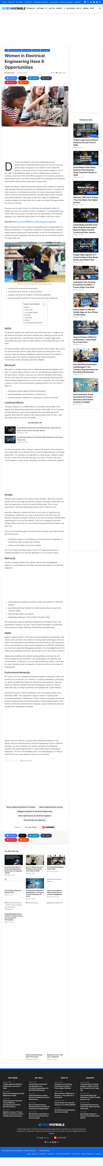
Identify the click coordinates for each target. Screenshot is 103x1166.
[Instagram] (57, 1142)
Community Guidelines (41, 2)
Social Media (27, 50)
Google (28, 315)
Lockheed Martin (31, 312)
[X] (48, 1142)
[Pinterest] (50, 1142)
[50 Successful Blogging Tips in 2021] (56, 860)
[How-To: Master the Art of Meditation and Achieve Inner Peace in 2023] (35, 860)
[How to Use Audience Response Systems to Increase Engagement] (56, 883)
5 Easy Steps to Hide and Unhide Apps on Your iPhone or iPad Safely (85, 312)
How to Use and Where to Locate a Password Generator (34, 222)
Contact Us (28, 2)
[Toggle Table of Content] (43, 304)
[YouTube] (53, 1142)
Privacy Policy (54, 2)
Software (40, 8)
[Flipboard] (48, 827)
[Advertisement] (51, 29)
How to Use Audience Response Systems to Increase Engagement (54, 892)
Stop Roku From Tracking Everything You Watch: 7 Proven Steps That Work (84, 284)
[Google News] (31, 827)
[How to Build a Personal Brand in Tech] (14, 883)
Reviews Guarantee (66, 2)
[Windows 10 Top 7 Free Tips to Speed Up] (56, 977)
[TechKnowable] (14, 8)
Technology (30, 8)
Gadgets (59, 8)
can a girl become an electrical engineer (35, 816)
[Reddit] (55, 1142)
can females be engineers (35, 820)
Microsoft (28, 310)
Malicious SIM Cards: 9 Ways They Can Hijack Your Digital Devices (85, 199)
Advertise (78, 2)
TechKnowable (10, 73)
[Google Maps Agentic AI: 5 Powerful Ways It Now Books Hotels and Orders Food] (10, 439)
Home (4, 2)
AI (64, 8)
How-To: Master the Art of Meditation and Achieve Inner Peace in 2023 (34, 869)
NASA (27, 307)
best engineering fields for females (21, 807)
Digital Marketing (15, 50)
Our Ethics (19, 2)
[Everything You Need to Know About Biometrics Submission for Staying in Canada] (14, 860)
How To (79, 8)
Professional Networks (33, 323)
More (92, 8)
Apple (27, 320)
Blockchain (70, 8)
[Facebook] (45, 1142)
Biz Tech (52, 8)
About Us (11, 2)
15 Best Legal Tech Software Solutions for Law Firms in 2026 (85, 142)
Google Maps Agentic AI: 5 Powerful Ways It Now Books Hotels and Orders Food (85, 257)
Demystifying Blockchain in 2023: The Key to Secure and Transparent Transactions (14, 917)
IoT (46, 8)
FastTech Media (44, 1150)
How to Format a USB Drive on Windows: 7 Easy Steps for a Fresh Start (85, 339)
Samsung (28, 318)
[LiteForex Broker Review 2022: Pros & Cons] (35, 977)
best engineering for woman (51, 807)
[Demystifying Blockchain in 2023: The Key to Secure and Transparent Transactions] (14, 907)
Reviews (86, 8)
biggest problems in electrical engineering (35, 811)
